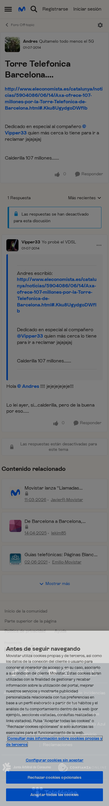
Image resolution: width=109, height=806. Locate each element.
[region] (54, 718)
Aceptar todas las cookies (54, 794)
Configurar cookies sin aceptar (55, 760)
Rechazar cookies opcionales (54, 777)
